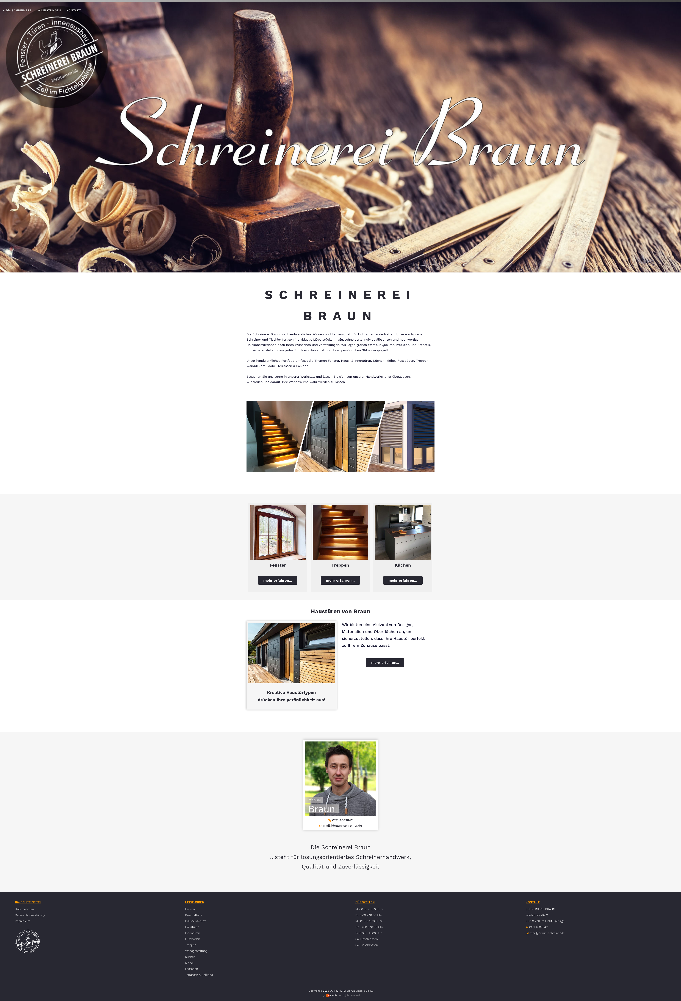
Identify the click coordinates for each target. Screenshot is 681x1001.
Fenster (190, 909)
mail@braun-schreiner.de (342, 825)
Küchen (190, 957)
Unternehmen (24, 909)
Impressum (22, 921)
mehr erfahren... (277, 580)
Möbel (189, 963)
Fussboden (192, 939)
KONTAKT (74, 10)
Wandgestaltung (196, 951)
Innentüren (192, 933)
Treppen (190, 945)
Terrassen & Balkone (199, 975)
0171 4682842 (342, 820)
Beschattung (193, 915)
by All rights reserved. (341, 995)
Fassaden (191, 968)
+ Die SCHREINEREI (18, 10)
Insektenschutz (195, 921)
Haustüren (192, 927)
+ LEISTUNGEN (49, 10)
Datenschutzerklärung (30, 915)
